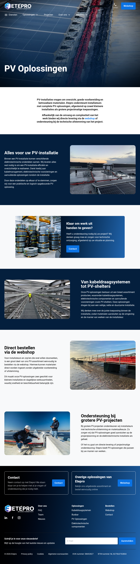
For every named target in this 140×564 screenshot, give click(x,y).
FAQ (40, 510)
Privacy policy (27, 554)
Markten (80, 14)
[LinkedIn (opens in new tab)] (6, 517)
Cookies (40, 554)
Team (40, 514)
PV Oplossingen (79, 519)
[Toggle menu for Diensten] (6, 14)
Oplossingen (29, 14)
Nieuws (41, 519)
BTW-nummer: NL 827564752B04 (112, 554)
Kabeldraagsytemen (81, 510)
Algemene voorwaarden (58, 554)
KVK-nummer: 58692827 (83, 554)
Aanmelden (127, 541)
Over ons (63, 14)
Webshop (128, 6)
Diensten (13, 14)
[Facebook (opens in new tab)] (12, 517)
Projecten (48, 14)
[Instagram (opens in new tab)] (19, 517)
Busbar (75, 514)
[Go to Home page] (56, 6)
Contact (59, 483)
